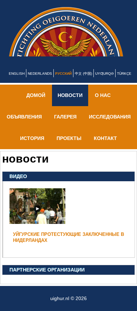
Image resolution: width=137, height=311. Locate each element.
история (32, 147)
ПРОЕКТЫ (69, 147)
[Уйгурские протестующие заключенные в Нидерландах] (37, 229)
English (17, 82)
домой (35, 103)
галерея (65, 125)
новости (70, 103)
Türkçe (124, 82)
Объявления (24, 125)
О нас (103, 103)
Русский (63, 82)
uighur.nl (72, 36)
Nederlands (40, 82)
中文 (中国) (83, 82)
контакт (105, 147)
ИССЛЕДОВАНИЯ (110, 125)
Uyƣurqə (104, 82)
